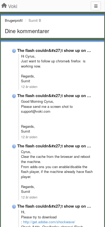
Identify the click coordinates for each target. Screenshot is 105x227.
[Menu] (96, 5)
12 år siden (29, 86)
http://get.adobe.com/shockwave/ (49, 221)
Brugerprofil (14, 20)
